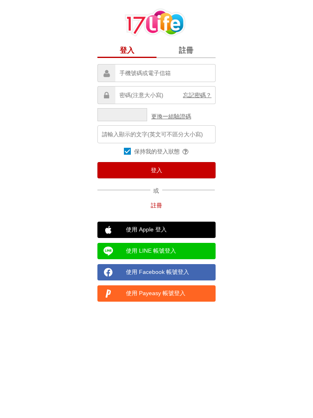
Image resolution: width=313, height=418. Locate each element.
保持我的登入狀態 (157, 151)
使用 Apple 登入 (146, 229)
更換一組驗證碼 (171, 116)
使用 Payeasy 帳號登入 (155, 293)
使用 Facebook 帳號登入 (157, 272)
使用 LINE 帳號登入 (151, 250)
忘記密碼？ (197, 95)
